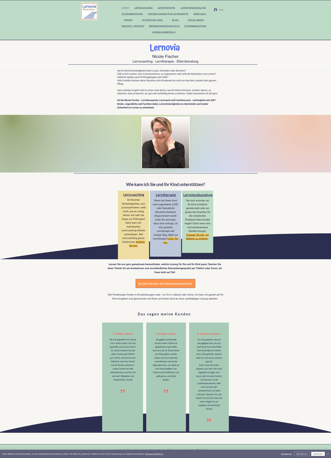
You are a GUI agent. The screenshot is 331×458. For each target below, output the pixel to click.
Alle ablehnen (301, 454)
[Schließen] (327, 454)
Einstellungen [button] (286, 454)
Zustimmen (318, 454)
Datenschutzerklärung (154, 454)
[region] (133, 225)
